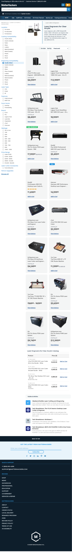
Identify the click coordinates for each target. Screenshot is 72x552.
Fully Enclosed (8, 98)
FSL (6, 114)
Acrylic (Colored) (9, 41)
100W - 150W (8, 149)
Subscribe (36, 452)
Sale (13, 18)
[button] (36, 13)
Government (7, 494)
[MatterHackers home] (9, 5)
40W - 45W (7, 139)
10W (6, 132)
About (4, 505)
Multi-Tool (7, 100)
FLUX (6, 112)
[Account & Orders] (63, 4)
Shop (4, 478)
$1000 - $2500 (8, 156)
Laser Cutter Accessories (9, 166)
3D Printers (27, 18)
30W (6, 136)
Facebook (26, 456)
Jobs (4, 518)
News (4, 480)
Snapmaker (8, 121)
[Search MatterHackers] (69, 9)
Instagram (34, 456)
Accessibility (7, 529)
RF (5, 93)
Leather (7, 47)
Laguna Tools (8, 117)
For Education (8, 31)
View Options (31, 84)
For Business (8, 33)
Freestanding (8, 107)
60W (6, 143)
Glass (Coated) (9, 71)
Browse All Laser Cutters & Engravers (11, 23)
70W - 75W (7, 145)
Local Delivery (7, 513)
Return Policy (7, 521)
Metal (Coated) (9, 51)
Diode (6, 91)
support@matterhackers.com (14, 469)
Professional (7, 486)
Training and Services (61, 18)
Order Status (7, 510)
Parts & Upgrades (7, 171)
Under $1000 (8, 154)
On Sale (43, 48)
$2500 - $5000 (8, 158)
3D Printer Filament (38, 18)
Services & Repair (8, 496)
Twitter (30, 456)
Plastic (6, 53)
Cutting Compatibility (8, 36)
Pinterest (41, 456)
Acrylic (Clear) (8, 38)
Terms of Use (7, 526)
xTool (6, 123)
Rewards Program (9, 515)
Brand (3, 110)
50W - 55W (7, 141)
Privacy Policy (7, 523)
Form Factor (5, 103)
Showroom (6, 483)
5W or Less (8, 130)
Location (4, 27)
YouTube (45, 456)
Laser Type (5, 87)
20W (6, 134)
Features (4, 96)
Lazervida (7, 119)
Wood (6, 58)
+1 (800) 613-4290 (41, 1)
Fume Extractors (9, 168)
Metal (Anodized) (9, 49)
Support (5, 491)
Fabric (6, 43)
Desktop (7, 105)
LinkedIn (37, 456)
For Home (7, 29)
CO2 (6, 89)
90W (6, 147)
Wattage (4, 128)
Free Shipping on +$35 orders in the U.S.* (12, 1)
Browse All (5, 174)
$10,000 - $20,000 (9, 163)
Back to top (36, 439)
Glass (6, 45)
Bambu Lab (49, 18)
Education (6, 488)
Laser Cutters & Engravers (52, 23)
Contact (5, 507)
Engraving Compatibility (9, 61)
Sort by (49, 48)
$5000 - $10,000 (9, 161)
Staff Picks (19, 18)
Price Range (5, 152)
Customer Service (31, 1)
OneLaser (7, 125)
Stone (6, 55)
